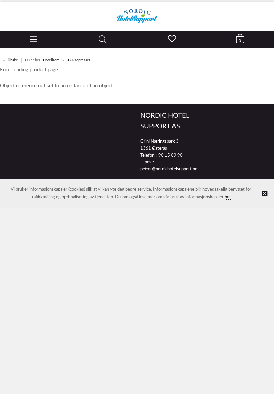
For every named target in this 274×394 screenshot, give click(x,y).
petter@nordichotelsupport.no (168, 169)
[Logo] (137, 12)
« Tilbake (10, 60)
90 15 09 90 (170, 155)
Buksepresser (79, 60)
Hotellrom (51, 60)
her (228, 197)
